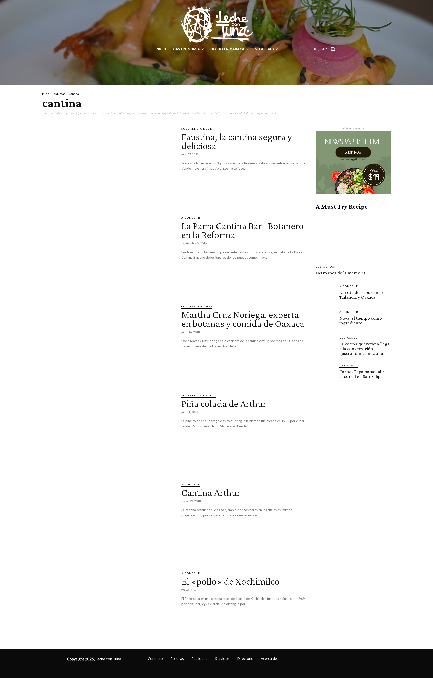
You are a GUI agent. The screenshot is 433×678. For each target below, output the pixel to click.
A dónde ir (190, 217)
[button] (326, 49)
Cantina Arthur (210, 492)
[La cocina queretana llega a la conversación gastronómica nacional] (325, 345)
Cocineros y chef (196, 306)
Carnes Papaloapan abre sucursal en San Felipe (363, 374)
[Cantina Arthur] (108, 520)
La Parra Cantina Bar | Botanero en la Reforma (242, 230)
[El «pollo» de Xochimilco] (108, 609)
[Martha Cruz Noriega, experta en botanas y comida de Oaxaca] (108, 342)
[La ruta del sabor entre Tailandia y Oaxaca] (325, 294)
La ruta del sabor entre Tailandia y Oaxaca (361, 295)
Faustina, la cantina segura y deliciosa (236, 141)
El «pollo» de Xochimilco (230, 581)
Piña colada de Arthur (223, 403)
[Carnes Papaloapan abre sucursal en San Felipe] (325, 373)
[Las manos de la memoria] (353, 237)
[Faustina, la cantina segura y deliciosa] (108, 164)
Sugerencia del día (198, 128)
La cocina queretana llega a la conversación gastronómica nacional (364, 348)
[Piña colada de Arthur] (108, 431)
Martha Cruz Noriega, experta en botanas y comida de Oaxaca (242, 319)
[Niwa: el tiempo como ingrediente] (325, 319)
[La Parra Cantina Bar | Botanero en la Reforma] (108, 253)
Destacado (325, 266)
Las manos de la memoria (341, 272)
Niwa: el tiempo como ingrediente (360, 320)
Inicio (45, 94)
